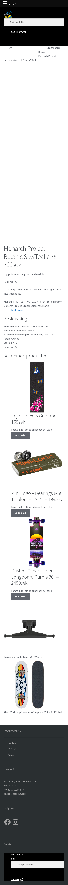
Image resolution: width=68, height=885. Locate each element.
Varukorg (17, 879)
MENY (12, 4)
